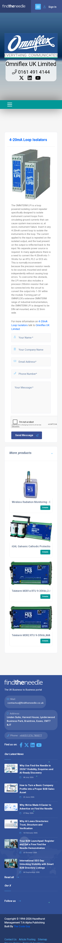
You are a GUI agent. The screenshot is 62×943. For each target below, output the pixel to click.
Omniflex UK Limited (31, 64)
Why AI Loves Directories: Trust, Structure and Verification (34, 825)
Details (45, 508)
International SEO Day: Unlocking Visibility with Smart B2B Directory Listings (37, 864)
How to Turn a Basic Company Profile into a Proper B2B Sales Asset (37, 789)
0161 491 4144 (33, 72)
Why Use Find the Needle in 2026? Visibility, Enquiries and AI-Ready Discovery (36, 769)
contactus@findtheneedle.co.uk (25, 702)
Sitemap (42, 939)
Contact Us (10, 939)
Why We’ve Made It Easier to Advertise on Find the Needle (36, 807)
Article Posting (27, 939)
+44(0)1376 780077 (31, 735)
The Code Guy (22, 926)
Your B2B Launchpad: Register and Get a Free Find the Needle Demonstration (37, 844)
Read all (9, 877)
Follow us (10, 900)
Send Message (24, 435)
